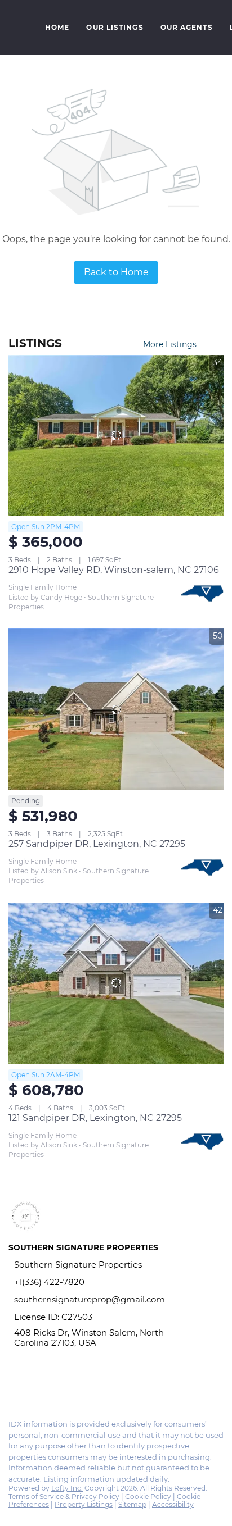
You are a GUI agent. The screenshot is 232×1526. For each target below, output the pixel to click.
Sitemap (132, 1504)
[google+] (58, 1386)
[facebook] (13, 1386)
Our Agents (186, 27)
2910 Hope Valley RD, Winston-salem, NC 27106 (113, 569)
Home (57, 27)
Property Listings (84, 1504)
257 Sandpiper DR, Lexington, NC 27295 (96, 844)
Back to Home (116, 272)
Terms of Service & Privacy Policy (63, 1496)
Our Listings (114, 27)
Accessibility (173, 1504)
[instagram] (36, 1386)
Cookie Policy (148, 1496)
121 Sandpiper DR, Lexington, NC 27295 (95, 1118)
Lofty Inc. (67, 1488)
